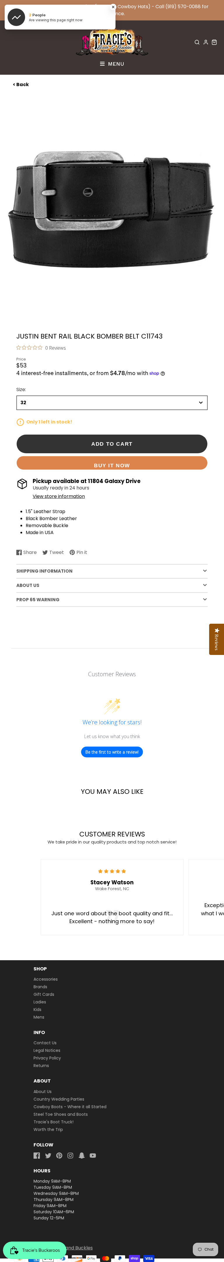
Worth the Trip (48, 1129)
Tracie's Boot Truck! (54, 1122)
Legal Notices (47, 1050)
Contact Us (45, 1043)
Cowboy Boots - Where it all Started (70, 1107)
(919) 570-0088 (183, 6)
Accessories (46, 979)
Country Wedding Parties (59, 1099)
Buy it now (112, 465)
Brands (40, 987)
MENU (115, 64)
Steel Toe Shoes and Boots (61, 1114)
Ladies (40, 1002)
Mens (39, 1017)
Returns (41, 1065)
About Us (43, 1091)
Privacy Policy (47, 1058)
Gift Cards (44, 994)
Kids (37, 1009)
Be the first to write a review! (112, 752)
